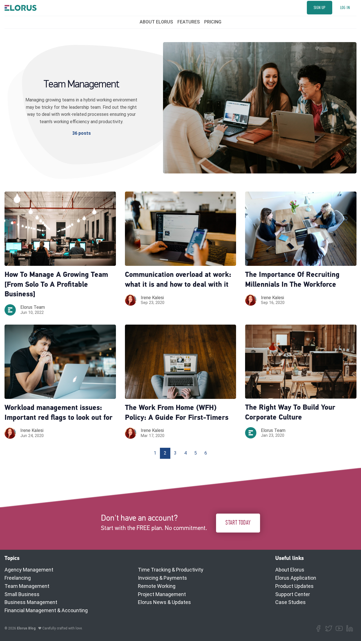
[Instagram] (339, 628)
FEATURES (188, 22)
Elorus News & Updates (164, 602)
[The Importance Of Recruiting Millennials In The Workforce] (300, 229)
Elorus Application (295, 578)
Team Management (27, 586)
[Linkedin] (349, 628)
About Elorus (289, 570)
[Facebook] (318, 628)
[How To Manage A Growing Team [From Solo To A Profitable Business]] (60, 229)
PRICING (212, 22)
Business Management (31, 602)
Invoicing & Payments (162, 578)
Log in (345, 7)
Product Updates (294, 586)
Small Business (22, 594)
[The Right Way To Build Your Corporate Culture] (300, 362)
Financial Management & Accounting (46, 610)
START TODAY (237, 523)
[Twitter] (328, 628)
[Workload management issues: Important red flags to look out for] (60, 362)
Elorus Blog (26, 628)
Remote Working (156, 586)
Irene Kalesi (152, 297)
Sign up (319, 7)
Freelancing (18, 578)
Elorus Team (32, 307)
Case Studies (290, 602)
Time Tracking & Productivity (170, 570)
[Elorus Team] (10, 310)
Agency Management (29, 570)
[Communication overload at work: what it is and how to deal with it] (180, 229)
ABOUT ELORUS (156, 22)
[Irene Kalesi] (130, 300)
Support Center (292, 594)
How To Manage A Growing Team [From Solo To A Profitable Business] (56, 284)
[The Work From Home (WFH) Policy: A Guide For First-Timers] (180, 362)
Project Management (162, 594)
